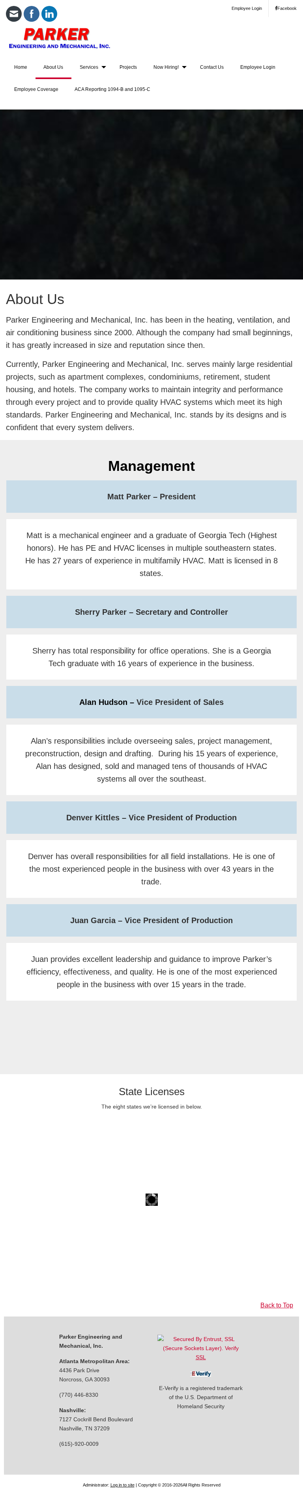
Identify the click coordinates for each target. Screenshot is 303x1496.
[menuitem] (21, 68)
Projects (128, 67)
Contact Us (212, 67)
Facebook (287, 8)
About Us (53, 67)
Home (20, 67)
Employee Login (247, 8)
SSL (201, 1357)
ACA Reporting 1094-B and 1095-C (112, 89)
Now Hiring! (166, 67)
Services (89, 67)
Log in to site (122, 1485)
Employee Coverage (36, 89)
